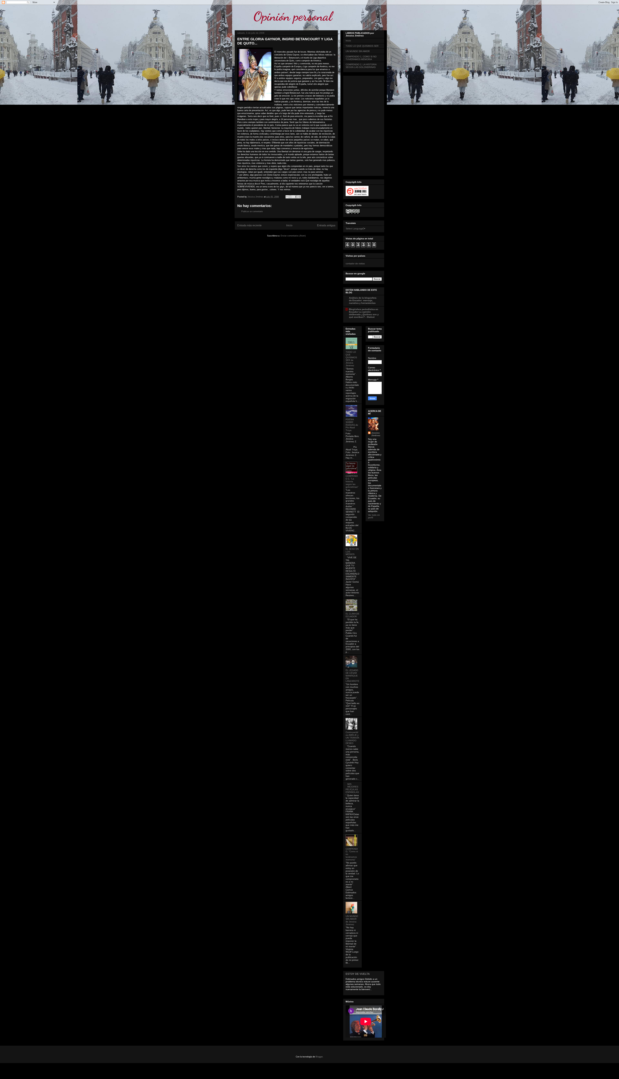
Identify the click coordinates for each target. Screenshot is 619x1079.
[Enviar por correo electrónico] (287, 196)
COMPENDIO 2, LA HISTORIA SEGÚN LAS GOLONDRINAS (361, 65)
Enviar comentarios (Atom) (293, 236)
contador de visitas (355, 263)
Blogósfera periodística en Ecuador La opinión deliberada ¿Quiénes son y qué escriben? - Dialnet (364, 313)
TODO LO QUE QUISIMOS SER (362, 46)
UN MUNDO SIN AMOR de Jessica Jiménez (352, 920)
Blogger (319, 1056)
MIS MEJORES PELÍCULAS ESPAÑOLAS (352, 788)
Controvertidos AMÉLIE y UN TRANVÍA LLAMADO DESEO (352, 737)
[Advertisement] (364, 125)
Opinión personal (292, 16)
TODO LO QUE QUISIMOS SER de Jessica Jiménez (351, 359)
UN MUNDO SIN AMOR (358, 51)
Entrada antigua (326, 225)
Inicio (289, 225)
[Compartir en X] (293, 196)
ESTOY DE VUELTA (358, 973)
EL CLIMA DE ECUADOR (352, 615)
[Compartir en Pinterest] (299, 196)
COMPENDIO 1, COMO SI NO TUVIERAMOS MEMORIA (361, 58)
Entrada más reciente (249, 225)
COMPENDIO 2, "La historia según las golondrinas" (352, 481)
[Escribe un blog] (290, 196)
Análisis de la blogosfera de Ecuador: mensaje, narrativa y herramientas (362, 300)
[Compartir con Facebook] (296, 196)
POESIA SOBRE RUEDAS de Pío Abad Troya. (352, 425)
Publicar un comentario (252, 211)
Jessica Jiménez (375, 434)
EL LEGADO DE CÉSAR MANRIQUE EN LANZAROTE (352, 675)
